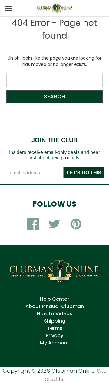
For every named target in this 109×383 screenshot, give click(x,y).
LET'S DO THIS (84, 172)
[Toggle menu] (8, 8)
